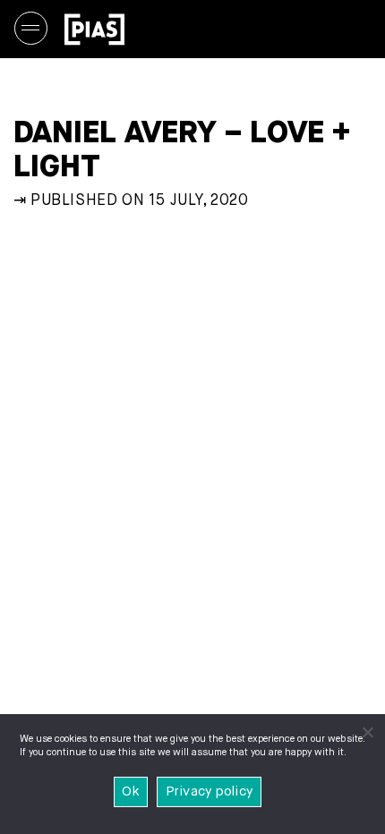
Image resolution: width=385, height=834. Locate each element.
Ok (131, 791)
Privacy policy (209, 791)
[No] (367, 732)
